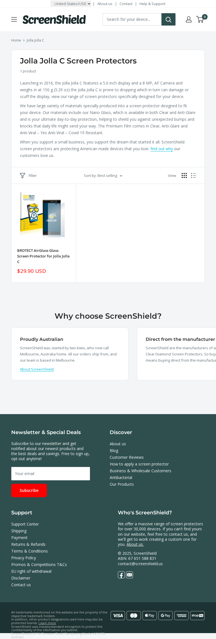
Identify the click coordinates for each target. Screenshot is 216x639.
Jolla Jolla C (35, 40)
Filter (33, 175)
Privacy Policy (23, 557)
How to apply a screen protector (139, 464)
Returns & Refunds (28, 544)
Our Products (122, 484)
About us (104, 3)
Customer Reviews (127, 457)
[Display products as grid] (184, 175)
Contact (126, 3)
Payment (19, 537)
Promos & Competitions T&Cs (39, 564)
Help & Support (152, 3)
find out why (161, 148)
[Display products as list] (193, 175)
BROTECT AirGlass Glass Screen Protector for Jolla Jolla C (43, 256)
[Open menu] (14, 19)
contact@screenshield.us (140, 563)
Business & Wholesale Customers (140, 470)
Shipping (18, 530)
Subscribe (29, 490)
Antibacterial (121, 477)
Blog (114, 450)
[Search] (168, 19)
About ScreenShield (37, 369)
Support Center (25, 524)
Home (16, 40)
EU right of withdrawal (31, 571)
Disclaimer (20, 578)
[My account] (189, 19)
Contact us (21, 584)
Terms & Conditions (29, 551)
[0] (200, 19)
